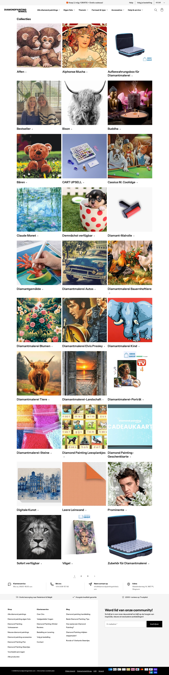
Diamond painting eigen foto (19, 619)
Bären (21, 182)
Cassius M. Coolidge (121, 182)
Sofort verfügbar (28, 563)
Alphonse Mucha (73, 71)
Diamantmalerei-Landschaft (81, 399)
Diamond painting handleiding (78, 614)
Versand (101, 671)
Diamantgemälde (29, 289)
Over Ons (40, 614)
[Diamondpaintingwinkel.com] (15, 10)
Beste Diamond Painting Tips (77, 619)
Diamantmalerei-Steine (33, 453)
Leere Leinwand (73, 510)
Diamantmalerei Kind (122, 346)
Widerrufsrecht (70, 671)
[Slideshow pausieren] (121, 3)
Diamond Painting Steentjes (19, 647)
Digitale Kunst (26, 510)
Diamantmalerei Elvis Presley (82, 346)
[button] (162, 10)
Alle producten (14, 657)
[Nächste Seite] (94, 576)
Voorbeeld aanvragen (16, 652)
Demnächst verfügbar (77, 235)
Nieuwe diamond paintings (18, 632)
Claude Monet (26, 235)
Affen (20, 71)
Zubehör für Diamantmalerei (127, 563)
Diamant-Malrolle (120, 235)
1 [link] (74, 576)
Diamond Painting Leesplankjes (83, 453)
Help (131, 2)
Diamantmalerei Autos (77, 289)
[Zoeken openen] (156, 10)
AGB (95, 671)
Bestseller (24, 129)
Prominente (116, 510)
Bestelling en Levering (45, 632)
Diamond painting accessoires (20, 637)
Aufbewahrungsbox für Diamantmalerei (123, 73)
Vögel (66, 563)
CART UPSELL (72, 182)
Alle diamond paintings (17, 614)
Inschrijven (154, 624)
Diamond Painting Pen (17, 642)
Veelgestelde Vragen (45, 619)
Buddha (113, 129)
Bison (66, 129)
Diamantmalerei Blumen (33, 346)
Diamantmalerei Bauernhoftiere (130, 289)
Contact (40, 642)
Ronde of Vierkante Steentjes (78, 640)
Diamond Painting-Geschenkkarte (121, 454)
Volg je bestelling (144, 2)
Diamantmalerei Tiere (32, 399)
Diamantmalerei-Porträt (124, 399)
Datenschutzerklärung (84, 671)
